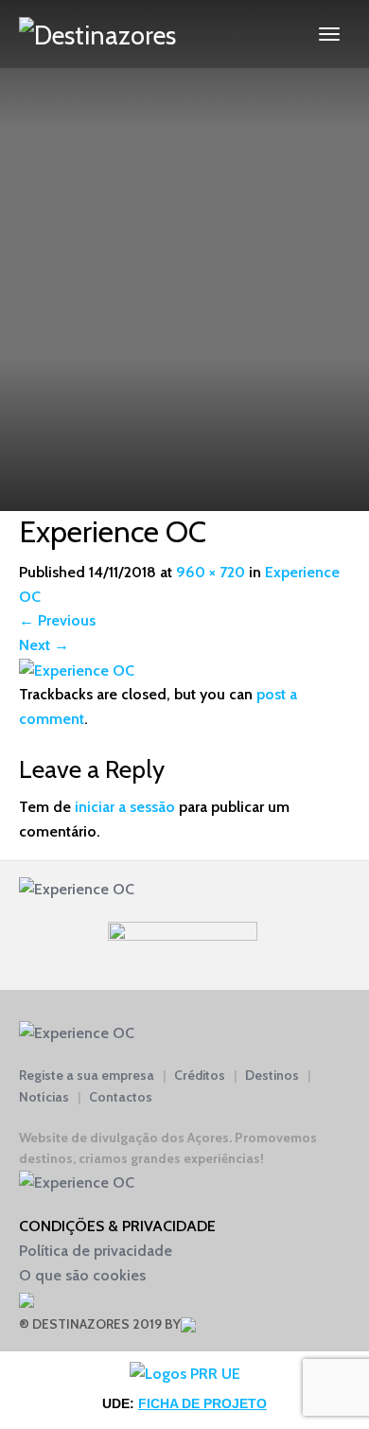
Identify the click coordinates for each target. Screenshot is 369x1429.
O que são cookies (82, 1275)
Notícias (44, 1096)
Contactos (120, 1096)
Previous (57, 620)
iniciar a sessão (125, 807)
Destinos (272, 1075)
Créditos (199, 1075)
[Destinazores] (97, 34)
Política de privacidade (95, 1251)
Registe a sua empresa (86, 1075)
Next (44, 645)
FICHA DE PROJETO (202, 1403)
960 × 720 (210, 572)
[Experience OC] (76, 670)
